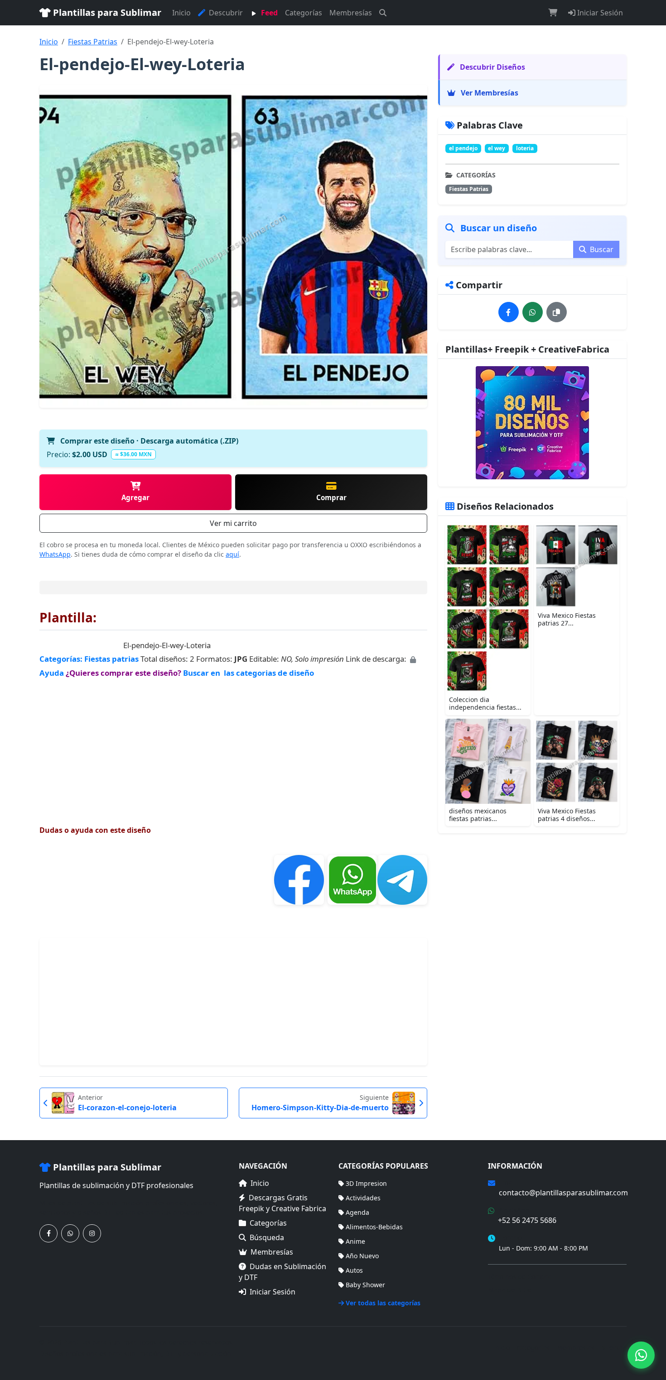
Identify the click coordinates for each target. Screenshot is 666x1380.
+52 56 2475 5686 (527, 1220)
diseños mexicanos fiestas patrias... (478, 815)
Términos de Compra (519, 1276)
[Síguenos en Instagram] (92, 1233)
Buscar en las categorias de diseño (248, 673)
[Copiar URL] (556, 312)
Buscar (600, 249)
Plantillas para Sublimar (106, 12)
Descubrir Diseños (491, 67)
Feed (268, 13)
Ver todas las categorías (383, 1303)
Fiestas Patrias (92, 42)
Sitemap (614, 1347)
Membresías (350, 13)
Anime (355, 1241)
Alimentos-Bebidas (374, 1226)
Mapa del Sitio (509, 1289)
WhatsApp (55, 554)
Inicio (181, 13)
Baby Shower (365, 1284)
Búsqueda (267, 1237)
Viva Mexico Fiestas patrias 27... (567, 619)
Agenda (357, 1212)
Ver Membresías (488, 93)
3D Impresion (366, 1183)
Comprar (331, 497)
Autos (354, 1270)
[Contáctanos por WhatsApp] (70, 1233)
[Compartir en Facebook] (508, 312)
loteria (525, 148)
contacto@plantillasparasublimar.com (563, 1193)
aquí (232, 554)
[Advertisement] (233, 743)
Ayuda (52, 673)
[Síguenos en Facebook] (48, 1233)
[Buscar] (382, 12)
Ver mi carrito (233, 523)
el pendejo (463, 148)
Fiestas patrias (111, 659)
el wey (496, 148)
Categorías (303, 13)
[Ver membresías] (532, 423)
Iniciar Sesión (599, 13)
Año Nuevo (362, 1255)
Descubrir (225, 13)
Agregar (135, 497)
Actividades (363, 1198)
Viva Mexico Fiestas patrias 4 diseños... (567, 815)
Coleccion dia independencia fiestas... (485, 703)
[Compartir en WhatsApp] (532, 312)
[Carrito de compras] (552, 12)
